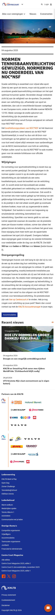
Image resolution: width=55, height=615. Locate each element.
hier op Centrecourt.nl (18, 299)
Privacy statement (9, 595)
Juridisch (5, 545)
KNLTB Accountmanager (29, 307)
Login (46, 4)
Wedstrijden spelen (9, 508)
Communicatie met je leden (12, 519)
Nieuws (33, 14)
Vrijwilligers (6, 534)
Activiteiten (6, 516)
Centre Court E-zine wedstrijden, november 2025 (21, 567)
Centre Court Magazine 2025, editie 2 (16, 563)
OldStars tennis (8, 494)
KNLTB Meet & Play (9, 479)
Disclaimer (6, 605)
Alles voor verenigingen (12, 14)
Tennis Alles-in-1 (8, 512)
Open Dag (5, 483)
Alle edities (6, 560)
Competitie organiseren (11, 530)
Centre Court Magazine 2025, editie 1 (16, 571)
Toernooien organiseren (11, 541)
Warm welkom (7, 505)
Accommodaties (9, 315)
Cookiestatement (8, 600)
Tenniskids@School (9, 490)
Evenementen (46, 14)
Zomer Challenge (8, 486)
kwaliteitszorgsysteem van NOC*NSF (21, 128)
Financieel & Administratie (12, 549)
